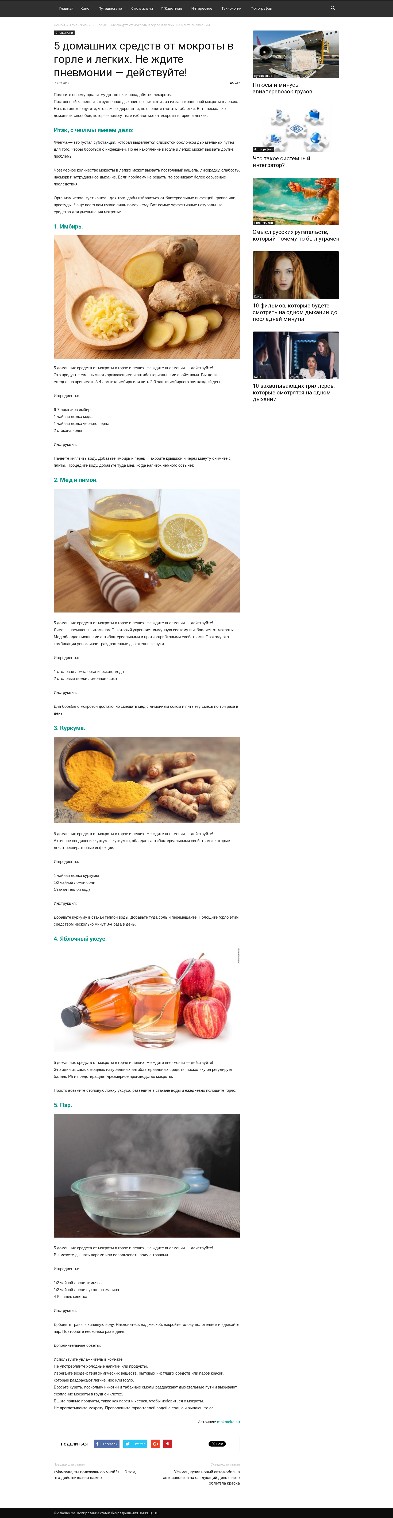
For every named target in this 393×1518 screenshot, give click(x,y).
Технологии (231, 8)
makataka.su (228, 1422)
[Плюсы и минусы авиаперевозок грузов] (296, 54)
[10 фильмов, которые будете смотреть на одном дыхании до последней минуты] (296, 275)
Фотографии (261, 8)
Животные (173, 8)
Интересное (201, 8)
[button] (332, 8)
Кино (85, 8)
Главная (66, 8)
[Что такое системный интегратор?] (296, 128)
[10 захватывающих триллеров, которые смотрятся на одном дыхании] (296, 355)
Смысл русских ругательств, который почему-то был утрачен (296, 235)
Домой (59, 25)
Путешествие (110, 8)
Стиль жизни (142, 8)
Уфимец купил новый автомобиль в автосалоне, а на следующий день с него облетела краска (201, 1478)
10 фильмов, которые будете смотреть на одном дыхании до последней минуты (295, 312)
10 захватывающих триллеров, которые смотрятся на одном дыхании (294, 392)
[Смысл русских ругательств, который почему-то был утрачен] (296, 201)
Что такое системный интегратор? (281, 161)
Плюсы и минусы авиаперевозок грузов (282, 88)
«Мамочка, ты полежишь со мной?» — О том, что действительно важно (95, 1475)
